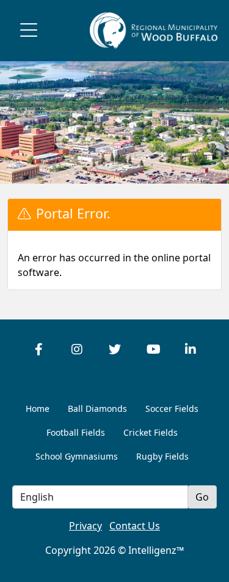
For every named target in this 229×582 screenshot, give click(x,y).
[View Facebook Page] (39, 349)
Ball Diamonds (97, 408)
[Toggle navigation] (28, 30)
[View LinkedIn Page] (190, 349)
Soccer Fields (171, 408)
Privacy (85, 525)
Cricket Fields (150, 432)
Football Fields (75, 432)
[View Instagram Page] (77, 349)
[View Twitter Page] (115, 349)
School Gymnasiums (76, 456)
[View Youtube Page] (152, 349)
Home (37, 408)
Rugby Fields (162, 456)
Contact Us (134, 525)
